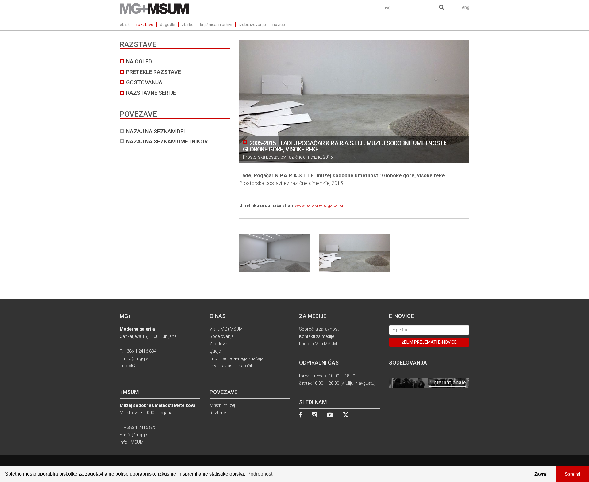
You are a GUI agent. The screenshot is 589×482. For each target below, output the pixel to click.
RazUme (218, 412)
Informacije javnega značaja (237, 358)
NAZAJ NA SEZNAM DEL (156, 131)
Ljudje (215, 351)
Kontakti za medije (316, 336)
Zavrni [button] (541, 474)
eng (465, 7)
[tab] (175, 101)
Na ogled (139, 61)
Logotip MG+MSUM (318, 343)
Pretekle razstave (153, 72)
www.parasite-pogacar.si (319, 205)
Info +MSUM (132, 442)
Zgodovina (220, 343)
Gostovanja (144, 82)
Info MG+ (128, 365)
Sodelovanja (222, 336)
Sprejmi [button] (572, 474)
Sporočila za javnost (319, 329)
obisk (125, 24)
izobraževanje (252, 24)
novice (278, 24)
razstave (144, 24)
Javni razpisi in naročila (232, 365)
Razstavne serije (151, 93)
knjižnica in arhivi (216, 24)
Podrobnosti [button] (260, 473)
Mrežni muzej (222, 405)
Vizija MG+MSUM (226, 329)
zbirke (188, 24)
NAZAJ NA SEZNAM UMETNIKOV (167, 141)
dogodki (167, 24)
